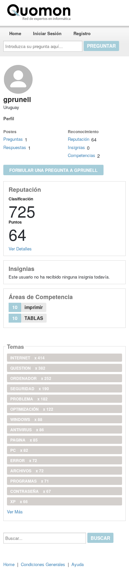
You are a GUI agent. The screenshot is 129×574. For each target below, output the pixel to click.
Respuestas (14, 147)
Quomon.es (94, 11)
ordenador (30, 378)
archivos (27, 471)
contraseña (30, 491)
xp (19, 501)
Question (27, 368)
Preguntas (13, 139)
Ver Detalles (20, 248)
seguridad (29, 388)
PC (19, 450)
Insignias (76, 147)
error (23, 460)
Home (15, 33)
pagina (24, 440)
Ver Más (15, 511)
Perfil (8, 118)
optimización (31, 409)
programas (29, 481)
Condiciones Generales (43, 564)
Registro (82, 33)
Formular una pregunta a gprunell (53, 170)
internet (27, 358)
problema (29, 399)
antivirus (27, 430)
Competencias (81, 155)
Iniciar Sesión (47, 33)
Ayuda (77, 564)
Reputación (78, 139)
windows (26, 419)
